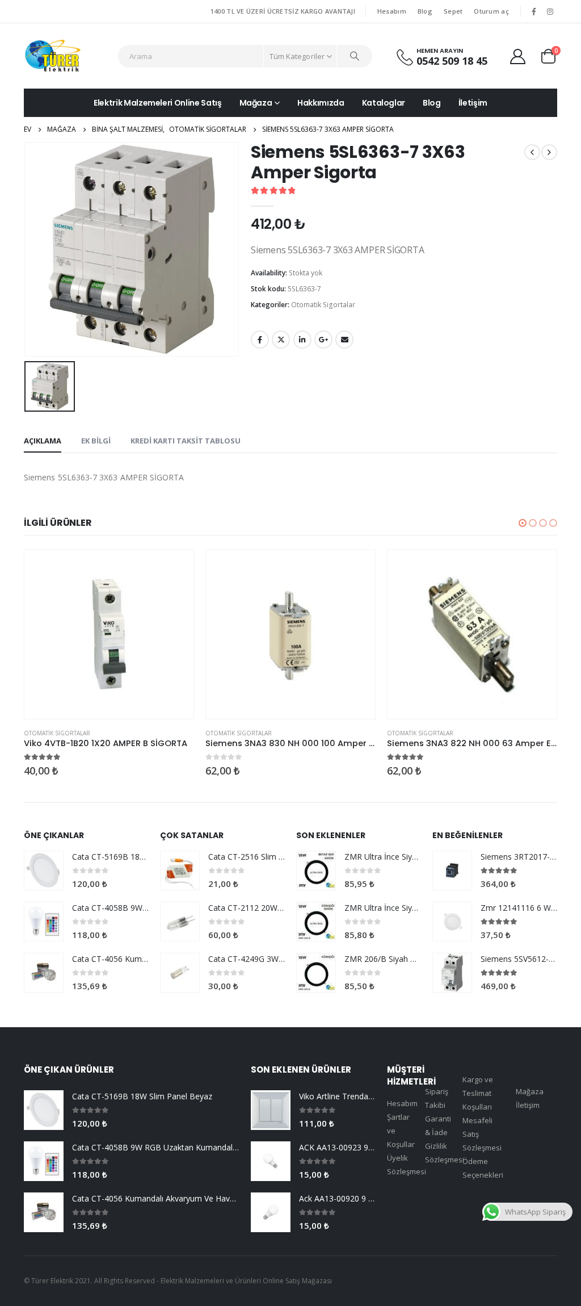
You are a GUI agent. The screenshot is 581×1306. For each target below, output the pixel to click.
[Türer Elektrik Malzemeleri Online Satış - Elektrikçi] (52, 56)
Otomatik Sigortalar (323, 304)
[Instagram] (549, 11)
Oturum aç (491, 11)
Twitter (281, 339)
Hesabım (391, 11)
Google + (323, 339)
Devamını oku (175, 568)
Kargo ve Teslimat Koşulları (477, 1093)
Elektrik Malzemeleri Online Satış (157, 102)
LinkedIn (302, 339)
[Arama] (354, 56)
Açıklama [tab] (42, 441)
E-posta (344, 339)
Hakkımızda (320, 102)
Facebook (260, 339)
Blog (425, 11)
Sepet (453, 11)
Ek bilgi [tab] (96, 441)
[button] (522, 523)
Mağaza (255, 102)
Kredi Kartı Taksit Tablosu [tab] (185, 441)
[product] (108, 634)
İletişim (472, 102)
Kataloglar (384, 102)
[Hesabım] (518, 56)
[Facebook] (534, 11)
